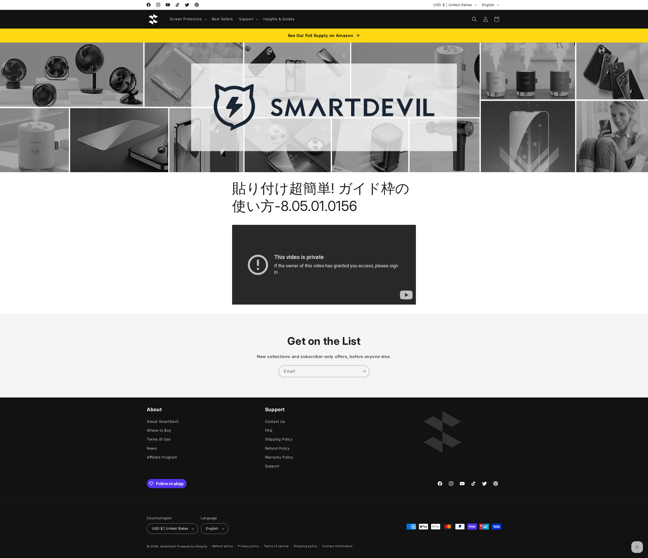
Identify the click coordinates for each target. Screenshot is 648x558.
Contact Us (275, 421)
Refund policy (222, 546)
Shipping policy (305, 546)
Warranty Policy (279, 457)
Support (272, 466)
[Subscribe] (363, 371)
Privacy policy (248, 546)
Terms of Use (158, 439)
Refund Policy (277, 448)
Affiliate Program (162, 457)
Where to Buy (159, 430)
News (152, 448)
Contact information (337, 546)
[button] (188, 19)
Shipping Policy (279, 439)
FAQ (269, 430)
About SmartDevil (162, 421)
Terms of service (276, 546)
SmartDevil (168, 546)
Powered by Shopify (192, 546)
